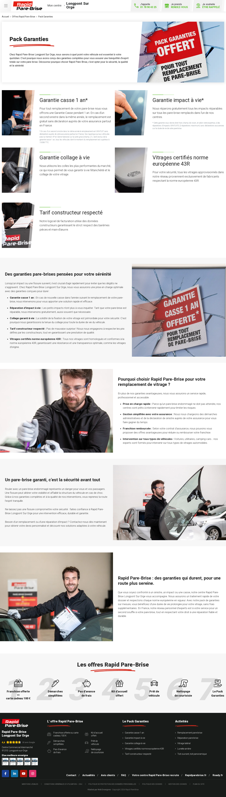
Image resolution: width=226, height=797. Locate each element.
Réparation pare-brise (187, 738)
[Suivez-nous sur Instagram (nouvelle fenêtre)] (33, 773)
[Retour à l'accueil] (15, 723)
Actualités (88, 775)
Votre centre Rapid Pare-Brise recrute (155, 775)
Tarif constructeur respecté (138, 754)
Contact (71, 775)
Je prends (179, 6)
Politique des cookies (152, 784)
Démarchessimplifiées (59, 742)
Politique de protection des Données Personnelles (112, 784)
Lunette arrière (184, 748)
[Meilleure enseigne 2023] (34, 761)
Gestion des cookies (177, 784)
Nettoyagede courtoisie (97, 751)
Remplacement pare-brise (189, 732)
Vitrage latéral (183, 743)
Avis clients (108, 775)
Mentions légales (30, 784)
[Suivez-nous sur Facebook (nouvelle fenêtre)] (6, 773)
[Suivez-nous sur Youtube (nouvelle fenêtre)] (24, 773)
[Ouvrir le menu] (6, 5)
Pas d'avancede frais (59, 751)
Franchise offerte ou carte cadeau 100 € (65, 734)
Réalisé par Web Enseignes (99, 790)
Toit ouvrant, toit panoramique (192, 754)
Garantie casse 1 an (134, 732)
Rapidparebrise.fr (195, 775)
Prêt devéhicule (95, 742)
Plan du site (198, 784)
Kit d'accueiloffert (97, 734)
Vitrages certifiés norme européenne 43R (144, 748)
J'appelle (148, 6)
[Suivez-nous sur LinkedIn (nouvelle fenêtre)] (15, 773)
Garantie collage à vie (135, 743)
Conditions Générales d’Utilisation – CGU (63, 784)
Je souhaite (211, 6)
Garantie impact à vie (135, 738)
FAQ (123, 775)
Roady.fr (218, 775)
